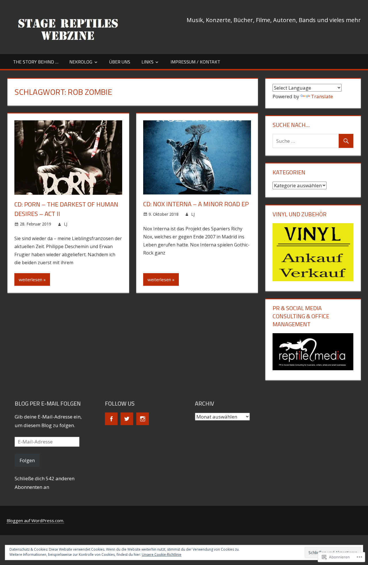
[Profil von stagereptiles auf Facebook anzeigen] (111, 418)
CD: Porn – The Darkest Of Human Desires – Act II (66, 209)
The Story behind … (35, 61)
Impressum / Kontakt (195, 61)
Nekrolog (80, 61)
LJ (65, 224)
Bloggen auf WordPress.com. (35, 520)
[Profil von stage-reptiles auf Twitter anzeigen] (126, 418)
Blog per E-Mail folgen (48, 403)
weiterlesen (30, 279)
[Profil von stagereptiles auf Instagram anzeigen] (142, 418)
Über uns (119, 61)
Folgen (27, 460)
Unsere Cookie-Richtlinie (161, 554)
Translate (322, 96)
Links (147, 61)
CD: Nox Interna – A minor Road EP (196, 204)
